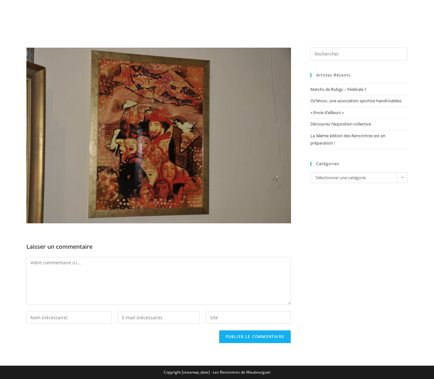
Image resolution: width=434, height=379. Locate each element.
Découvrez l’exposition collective (340, 124)
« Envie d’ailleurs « (327, 112)
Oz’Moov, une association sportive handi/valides (356, 101)
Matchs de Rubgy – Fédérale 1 (338, 89)
